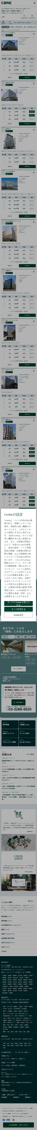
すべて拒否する (18, 609)
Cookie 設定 (18, 615)
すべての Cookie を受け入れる (18, 603)
